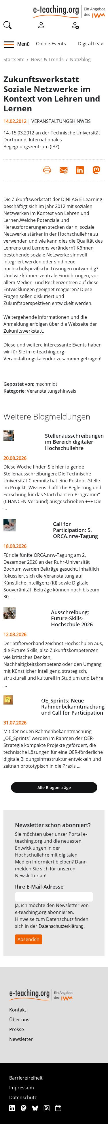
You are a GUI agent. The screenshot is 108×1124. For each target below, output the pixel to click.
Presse (16, 1029)
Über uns (19, 1019)
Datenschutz (23, 1097)
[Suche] (7, 25)
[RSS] (47, 1108)
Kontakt (17, 1010)
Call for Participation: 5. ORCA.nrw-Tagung (75, 529)
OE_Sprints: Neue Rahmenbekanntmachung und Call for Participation (73, 706)
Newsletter (21, 1039)
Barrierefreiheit (26, 1078)
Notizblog (80, 59)
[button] (11, 44)
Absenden (28, 939)
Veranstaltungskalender (29, 358)
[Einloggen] (41, 25)
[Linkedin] (12, 1108)
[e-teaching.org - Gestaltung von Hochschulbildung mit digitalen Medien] (69, 9)
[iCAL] (58, 1108)
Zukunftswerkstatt (23, 331)
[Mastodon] (24, 1108)
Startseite (13, 59)
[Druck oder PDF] (47, 169)
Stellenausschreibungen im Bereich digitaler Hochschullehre (74, 441)
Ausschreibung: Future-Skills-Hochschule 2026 (72, 618)
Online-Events (51, 43)
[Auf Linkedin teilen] (80, 169)
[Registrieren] (75, 25)
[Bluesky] (35, 1108)
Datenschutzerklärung (61, 926)
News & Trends (47, 59)
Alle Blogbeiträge (54, 787)
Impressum (21, 1087)
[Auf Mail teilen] (63, 169)
